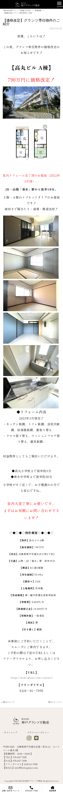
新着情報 (38, 10)
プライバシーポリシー (38, 732)
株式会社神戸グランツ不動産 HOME (17, 10)
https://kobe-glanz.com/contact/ (31, 677)
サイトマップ (10, 732)
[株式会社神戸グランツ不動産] (28, 4)
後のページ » (55, 702)
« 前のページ (8, 702)
